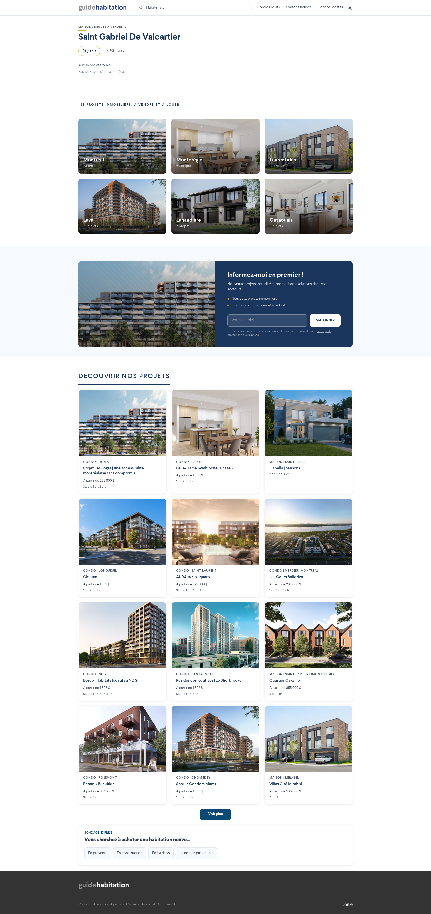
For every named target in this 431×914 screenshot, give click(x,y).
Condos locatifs (330, 7)
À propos (117, 904)
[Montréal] (122, 146)
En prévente (97, 853)
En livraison (161, 853)
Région (89, 51)
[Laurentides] (309, 146)
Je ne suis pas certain (196, 853)
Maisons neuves (299, 7)
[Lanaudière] (215, 206)
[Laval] (122, 206)
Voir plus (215, 814)
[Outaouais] (309, 206)
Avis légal (148, 904)
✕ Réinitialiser (115, 50)
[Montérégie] (215, 146)
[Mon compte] (350, 7)
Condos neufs (268, 7)
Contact (84, 904)
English (348, 904)
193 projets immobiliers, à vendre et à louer (128, 104)
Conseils (132, 904)
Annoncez (100, 904)
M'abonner (325, 320)
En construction (129, 853)
